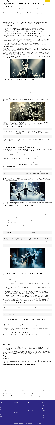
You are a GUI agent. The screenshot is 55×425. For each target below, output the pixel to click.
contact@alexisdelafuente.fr (45, 404)
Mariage (15, 404)
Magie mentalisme (3, 407)
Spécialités (24, 1)
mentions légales (39, 423)
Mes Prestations (31, 1)
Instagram (43, 410)
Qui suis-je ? (18, 1)
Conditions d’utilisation (33, 423)
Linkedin (43, 417)
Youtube (43, 415)
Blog (38, 1)
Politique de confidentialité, (28, 423)
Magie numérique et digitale (4, 409)
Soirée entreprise (16, 410)
